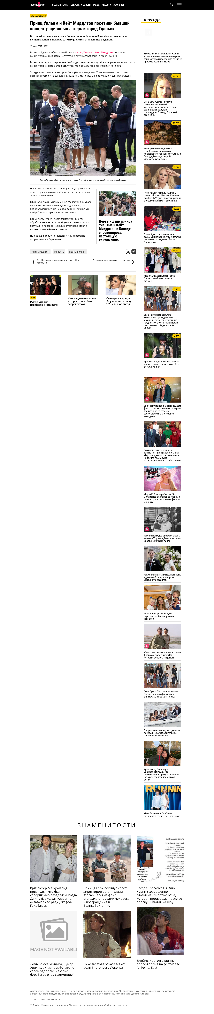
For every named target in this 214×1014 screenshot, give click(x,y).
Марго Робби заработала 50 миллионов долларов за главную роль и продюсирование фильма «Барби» (162, 498)
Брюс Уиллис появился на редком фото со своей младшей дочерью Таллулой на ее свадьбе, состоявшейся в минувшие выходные (162, 411)
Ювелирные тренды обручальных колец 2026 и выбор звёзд (118, 301)
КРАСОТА (106, 4)
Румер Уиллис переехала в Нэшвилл (44, 303)
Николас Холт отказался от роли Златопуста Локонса (104, 966)
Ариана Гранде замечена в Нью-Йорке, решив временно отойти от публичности (161, 364)
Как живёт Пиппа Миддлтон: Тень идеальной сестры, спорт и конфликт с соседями (162, 577)
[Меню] (179, 5)
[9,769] (162, 310)
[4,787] (162, 357)
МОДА (96, 4)
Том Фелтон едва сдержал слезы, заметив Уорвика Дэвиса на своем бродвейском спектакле (162, 538)
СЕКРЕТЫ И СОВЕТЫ (81, 4)
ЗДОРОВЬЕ (118, 4)
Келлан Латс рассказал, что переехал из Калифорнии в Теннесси (159, 616)
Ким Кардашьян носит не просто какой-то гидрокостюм (82, 301)
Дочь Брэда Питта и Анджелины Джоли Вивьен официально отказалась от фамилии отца (161, 694)
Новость (59, 251)
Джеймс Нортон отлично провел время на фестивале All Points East (158, 964)
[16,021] (162, 97)
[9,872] (162, 230)
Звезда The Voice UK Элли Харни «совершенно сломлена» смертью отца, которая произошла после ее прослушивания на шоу (163, 57)
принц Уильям (83, 52)
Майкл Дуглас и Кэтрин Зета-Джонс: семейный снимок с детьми (159, 278)
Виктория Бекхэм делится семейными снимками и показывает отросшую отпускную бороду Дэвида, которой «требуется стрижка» (162, 154)
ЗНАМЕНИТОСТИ (60, 4)
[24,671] (162, 271)
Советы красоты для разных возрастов (113, 261)
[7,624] (162, 188)
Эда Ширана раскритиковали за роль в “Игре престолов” (56, 261)
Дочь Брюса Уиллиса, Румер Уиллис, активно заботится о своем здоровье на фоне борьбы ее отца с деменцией (52, 969)
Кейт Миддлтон (104, 52)
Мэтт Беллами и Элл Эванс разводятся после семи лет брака (162, 815)
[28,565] (162, 144)
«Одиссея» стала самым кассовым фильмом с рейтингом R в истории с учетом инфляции (162, 655)
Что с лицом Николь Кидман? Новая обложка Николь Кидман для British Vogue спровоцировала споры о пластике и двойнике (162, 196)
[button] (173, 5)
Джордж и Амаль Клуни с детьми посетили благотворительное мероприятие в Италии (162, 733)
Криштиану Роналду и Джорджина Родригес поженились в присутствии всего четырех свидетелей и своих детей (162, 774)
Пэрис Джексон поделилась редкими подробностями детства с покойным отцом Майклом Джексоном (162, 238)
